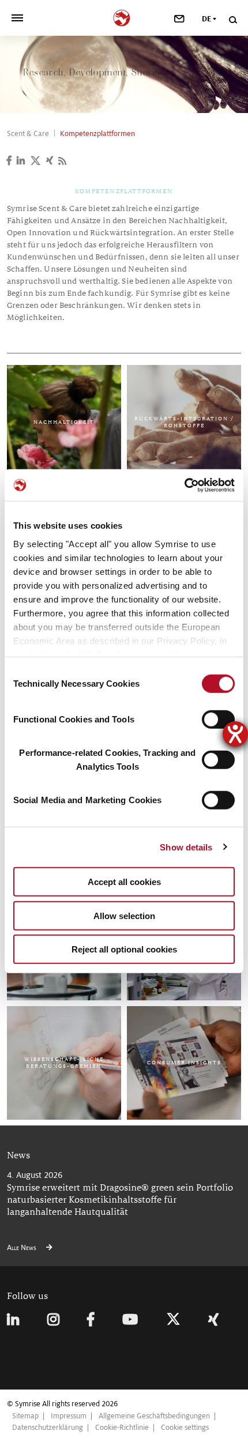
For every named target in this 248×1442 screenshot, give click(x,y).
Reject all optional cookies (124, 949)
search (232, 20)
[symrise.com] (124, 16)
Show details (186, 847)
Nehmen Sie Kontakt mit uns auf (65, 335)
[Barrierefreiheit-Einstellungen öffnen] (235, 734)
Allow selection (124, 915)
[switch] (218, 719)
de (206, 19)
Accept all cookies (124, 882)
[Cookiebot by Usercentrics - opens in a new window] (184, 484)
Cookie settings (185, 1427)
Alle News (22, 1247)
